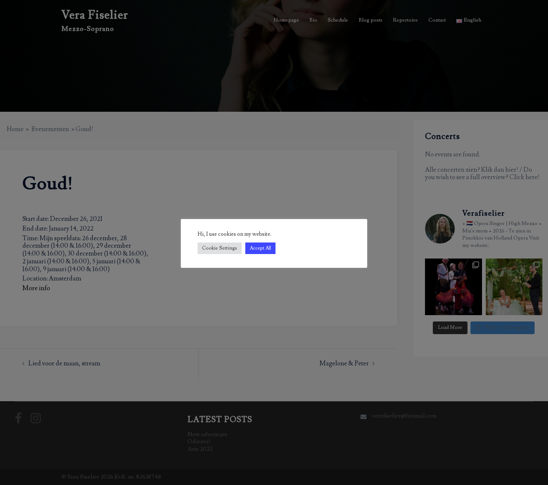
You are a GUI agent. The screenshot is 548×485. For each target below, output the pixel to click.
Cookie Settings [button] (219, 248)
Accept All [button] (260, 248)
